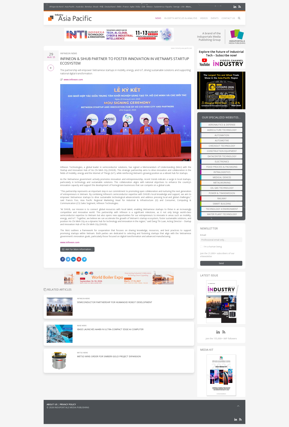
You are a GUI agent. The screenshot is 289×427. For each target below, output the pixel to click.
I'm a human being (213, 246)
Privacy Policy (68, 404)
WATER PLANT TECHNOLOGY (222, 214)
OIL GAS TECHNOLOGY (221, 187)
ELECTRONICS (222, 161)
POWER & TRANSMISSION (222, 193)
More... (189, 6)
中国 (101, 6)
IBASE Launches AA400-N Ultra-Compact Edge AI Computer (110, 329)
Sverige (176, 6)
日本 (143, 6)
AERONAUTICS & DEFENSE (221, 124)
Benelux (88, 6)
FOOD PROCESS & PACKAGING (221, 166)
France (126, 6)
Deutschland (110, 6)
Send (221, 263)
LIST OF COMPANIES (57, 410)
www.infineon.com (73, 79)
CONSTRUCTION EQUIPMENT (222, 151)
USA (183, 6)
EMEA (119, 6)
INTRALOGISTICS (221, 172)
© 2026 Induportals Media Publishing (68, 407)
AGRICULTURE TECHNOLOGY (221, 129)
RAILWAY (221, 198)
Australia (80, 6)
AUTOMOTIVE (222, 140)
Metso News (82, 352)
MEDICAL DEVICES (222, 177)
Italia (132, 6)
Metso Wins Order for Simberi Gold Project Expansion (109, 356)
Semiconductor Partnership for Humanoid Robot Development (114, 302)
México (150, 6)
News (158, 18)
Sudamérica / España (163, 6)
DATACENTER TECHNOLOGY (222, 156)
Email (203, 235)
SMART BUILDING (222, 203)
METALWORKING (221, 182)
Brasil (95, 6)
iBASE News (81, 325)
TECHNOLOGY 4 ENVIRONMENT (222, 208)
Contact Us (228, 18)
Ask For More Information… (78, 249)
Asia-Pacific (70, 6)
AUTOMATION (222, 135)
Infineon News (68, 53)
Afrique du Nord (56, 6)
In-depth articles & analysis (180, 18)
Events (215, 18)
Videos (204, 18)
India (138, 6)
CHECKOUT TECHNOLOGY (222, 145)
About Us (52, 404)
